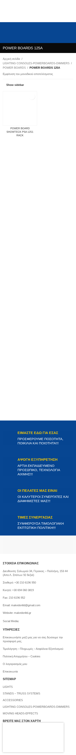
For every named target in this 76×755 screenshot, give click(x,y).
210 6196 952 (17, 597)
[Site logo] (38, 35)
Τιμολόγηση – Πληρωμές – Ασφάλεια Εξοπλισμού (33, 648)
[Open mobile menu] (4, 36)
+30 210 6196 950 (25, 582)
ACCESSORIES (13, 700)
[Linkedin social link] (9, 28)
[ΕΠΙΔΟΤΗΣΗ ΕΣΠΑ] (31, 737)
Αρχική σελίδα (11, 58)
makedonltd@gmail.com (25, 605)
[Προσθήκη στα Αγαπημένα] (32, 96)
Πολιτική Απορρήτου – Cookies (21, 656)
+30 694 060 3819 (23, 590)
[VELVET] (55, 545)
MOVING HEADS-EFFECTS (20, 713)
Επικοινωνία (10, 671)
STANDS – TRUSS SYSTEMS (21, 693)
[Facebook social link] (5, 23)
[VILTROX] (20, 545)
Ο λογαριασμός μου (15, 663)
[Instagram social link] (9, 23)
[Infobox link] (38, 438)
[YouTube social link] (5, 28)
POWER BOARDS (14, 67)
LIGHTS (8, 686)
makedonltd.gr (22, 612)
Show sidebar (15, 84)
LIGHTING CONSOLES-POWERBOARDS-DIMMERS (36, 63)
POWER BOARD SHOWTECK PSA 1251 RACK (19, 132)
